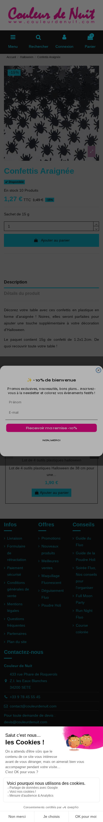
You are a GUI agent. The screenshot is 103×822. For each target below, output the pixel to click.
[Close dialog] (98, 370)
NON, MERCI (51, 440)
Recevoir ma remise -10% (51, 428)
